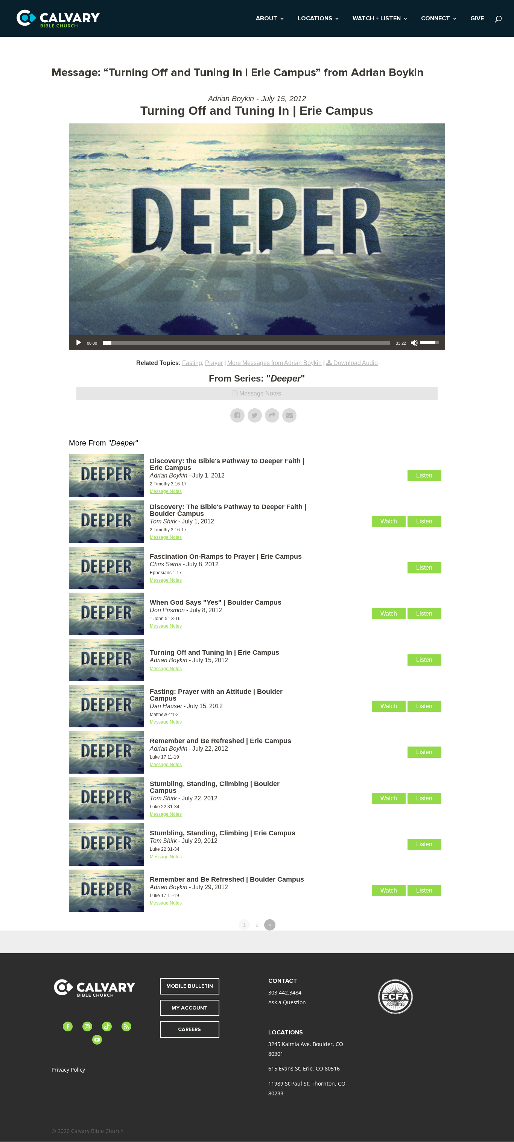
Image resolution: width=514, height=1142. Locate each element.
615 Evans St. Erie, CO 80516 (304, 1068)
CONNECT (435, 19)
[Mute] (414, 343)
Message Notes (260, 393)
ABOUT (266, 19)
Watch (388, 521)
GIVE (477, 19)
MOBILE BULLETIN (189, 986)
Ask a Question (287, 1002)
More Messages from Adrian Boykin (274, 363)
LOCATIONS (315, 19)
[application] (257, 342)
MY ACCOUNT (189, 1008)
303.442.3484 (284, 992)
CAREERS (189, 1029)
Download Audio (355, 363)
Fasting (192, 363)
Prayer (214, 363)
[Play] (78, 343)
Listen (424, 475)
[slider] (246, 343)
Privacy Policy (68, 1069)
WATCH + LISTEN (377, 19)
